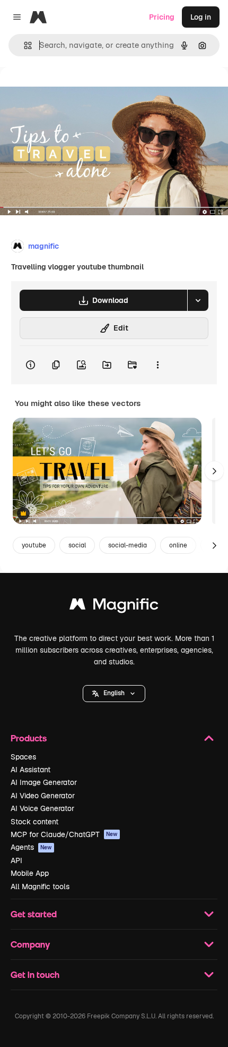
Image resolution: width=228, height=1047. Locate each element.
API (16, 860)
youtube (34, 545)
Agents (31, 847)
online (178, 545)
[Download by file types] (197, 300)
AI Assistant (30, 769)
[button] (114, 693)
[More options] (157, 365)
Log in (200, 17)
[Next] (214, 471)
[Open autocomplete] (23, 45)
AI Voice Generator (42, 808)
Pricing (161, 17)
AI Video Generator (43, 795)
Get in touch (35, 974)
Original (68, 91)
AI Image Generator (44, 782)
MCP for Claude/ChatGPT (64, 834)
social (77, 545)
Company (30, 944)
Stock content (34, 821)
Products (29, 738)
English (114, 693)
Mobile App (30, 873)
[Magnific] (114, 606)
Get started (34, 913)
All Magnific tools (40, 886)
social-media (127, 545)
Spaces (23, 757)
